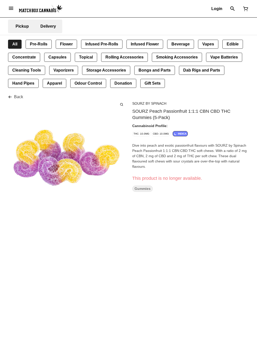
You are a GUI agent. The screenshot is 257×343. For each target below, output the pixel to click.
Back (18, 97)
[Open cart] (244, 8)
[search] (121, 104)
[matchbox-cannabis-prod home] (40, 9)
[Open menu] (11, 8)
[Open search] (232, 8)
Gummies (143, 189)
